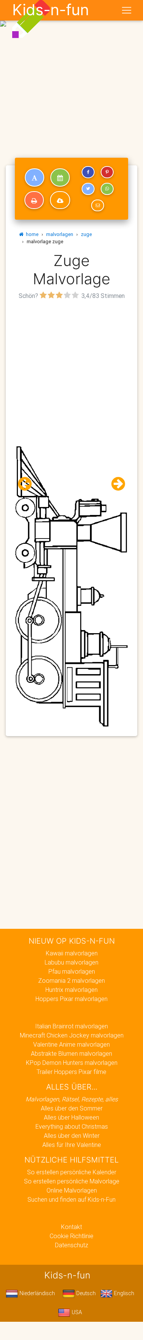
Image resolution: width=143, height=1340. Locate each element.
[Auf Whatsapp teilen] (107, 189)
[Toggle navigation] (126, 10)
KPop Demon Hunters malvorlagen (71, 1062)
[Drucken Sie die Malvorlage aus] (34, 200)
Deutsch (85, 1293)
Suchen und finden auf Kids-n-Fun (71, 1199)
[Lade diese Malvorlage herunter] (60, 200)
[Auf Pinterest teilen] (107, 172)
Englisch (123, 1293)
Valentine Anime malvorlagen (71, 1044)
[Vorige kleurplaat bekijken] (28, 484)
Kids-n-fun (50, 10)
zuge (86, 234)
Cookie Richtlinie (71, 1236)
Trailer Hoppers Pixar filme (71, 1071)
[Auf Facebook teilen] (88, 172)
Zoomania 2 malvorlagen (71, 980)
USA (76, 1312)
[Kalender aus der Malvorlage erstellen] (60, 177)
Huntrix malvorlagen (71, 989)
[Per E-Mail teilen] (97, 206)
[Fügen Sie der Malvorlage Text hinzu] (34, 177)
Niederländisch (36, 1293)
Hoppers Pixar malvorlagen (71, 999)
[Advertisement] (71, 74)
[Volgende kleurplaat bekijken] (115, 484)
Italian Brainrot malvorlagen (71, 1026)
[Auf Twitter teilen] (88, 189)
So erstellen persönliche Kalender (71, 1172)
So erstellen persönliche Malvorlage (71, 1181)
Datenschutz (71, 1245)
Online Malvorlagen (72, 1190)
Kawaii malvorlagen (72, 953)
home (31, 234)
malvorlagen (59, 234)
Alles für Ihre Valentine (71, 1144)
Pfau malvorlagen (71, 971)
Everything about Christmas (71, 1126)
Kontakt (71, 1227)
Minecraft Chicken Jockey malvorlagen (72, 1035)
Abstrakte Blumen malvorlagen (71, 1053)
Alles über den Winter (72, 1135)
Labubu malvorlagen (71, 962)
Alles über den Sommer (72, 1108)
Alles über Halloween (71, 1117)
